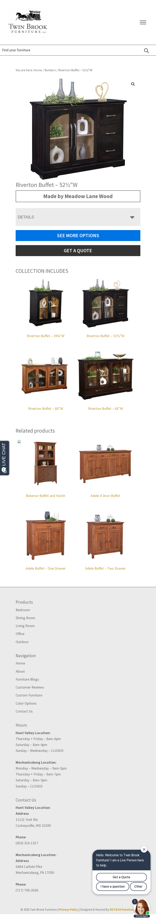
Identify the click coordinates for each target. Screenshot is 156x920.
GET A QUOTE (78, 250)
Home (20, 663)
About (20, 671)
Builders (50, 70)
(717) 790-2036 (27, 890)
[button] (133, 84)
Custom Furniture (29, 695)
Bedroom (23, 609)
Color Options (26, 703)
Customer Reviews (30, 687)
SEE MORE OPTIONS (78, 235)
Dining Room (25, 617)
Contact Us (24, 711)
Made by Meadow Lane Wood (78, 196)
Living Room (25, 625)
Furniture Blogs (27, 679)
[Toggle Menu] (143, 22)
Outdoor (22, 641)
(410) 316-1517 (27, 843)
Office (20, 633)
